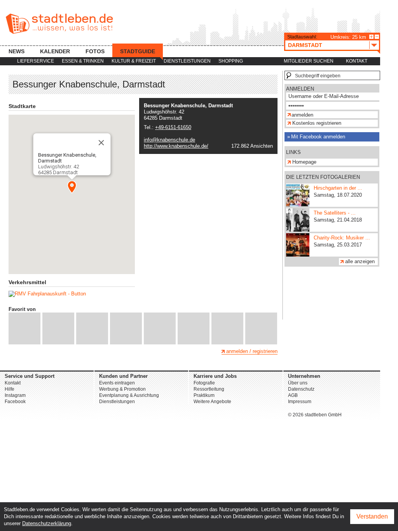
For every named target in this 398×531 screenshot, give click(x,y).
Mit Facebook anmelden (318, 137)
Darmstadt (305, 45)
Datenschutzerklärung (46, 523)
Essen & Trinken (83, 61)
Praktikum (204, 395)
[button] (71, 186)
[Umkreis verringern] (377, 37)
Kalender (55, 51)
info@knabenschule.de (169, 140)
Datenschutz (301, 389)
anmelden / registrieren (252, 351)
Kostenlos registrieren (316, 123)
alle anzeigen (360, 261)
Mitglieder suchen (308, 61)
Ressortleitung (209, 389)
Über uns (297, 383)
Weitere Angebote (212, 401)
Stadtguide (137, 51)
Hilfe (9, 389)
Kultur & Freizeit (134, 61)
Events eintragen (117, 383)
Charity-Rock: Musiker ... (342, 238)
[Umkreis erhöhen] (371, 37)
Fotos (95, 51)
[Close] (101, 142)
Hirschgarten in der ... (338, 188)
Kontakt (356, 61)
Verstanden (372, 516)
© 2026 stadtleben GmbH (315, 414)
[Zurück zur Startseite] (59, 24)
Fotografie (204, 383)
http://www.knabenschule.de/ (176, 146)
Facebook (15, 401)
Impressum (299, 401)
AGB (293, 395)
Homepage (304, 162)
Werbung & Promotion (122, 389)
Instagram (15, 395)
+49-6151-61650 (173, 127)
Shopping (230, 61)
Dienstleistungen (187, 61)
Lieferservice (35, 61)
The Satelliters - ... (335, 213)
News (16, 51)
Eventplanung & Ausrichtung (129, 395)
